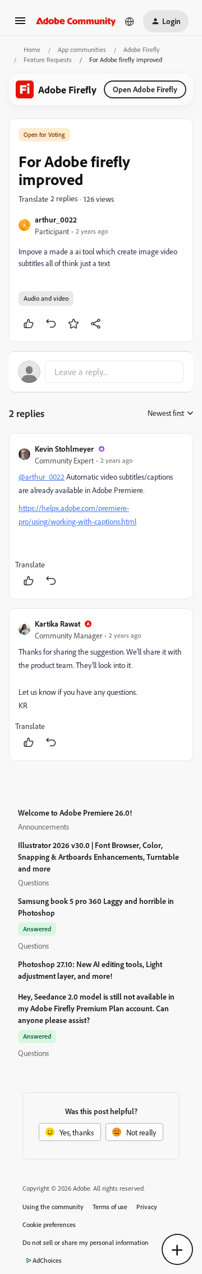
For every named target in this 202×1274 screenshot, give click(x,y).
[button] (20, 24)
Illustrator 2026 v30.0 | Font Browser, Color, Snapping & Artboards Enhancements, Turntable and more (98, 856)
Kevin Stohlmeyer (64, 448)
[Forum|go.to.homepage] (76, 21)
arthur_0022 (56, 219)
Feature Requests (48, 59)
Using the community (53, 1206)
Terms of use (110, 1206)
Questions (33, 882)
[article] (101, 516)
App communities (82, 49)
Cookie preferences (49, 1224)
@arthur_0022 (42, 476)
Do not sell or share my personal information (85, 1242)
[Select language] (130, 21)
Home (32, 49)
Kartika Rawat (57, 623)
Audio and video (46, 298)
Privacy (146, 1206)
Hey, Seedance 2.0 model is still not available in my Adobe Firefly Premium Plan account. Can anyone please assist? (96, 1008)
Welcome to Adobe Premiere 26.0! (75, 812)
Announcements (43, 826)
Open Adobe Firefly (145, 89)
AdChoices (47, 1260)
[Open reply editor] (101, 372)
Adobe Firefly (141, 49)
